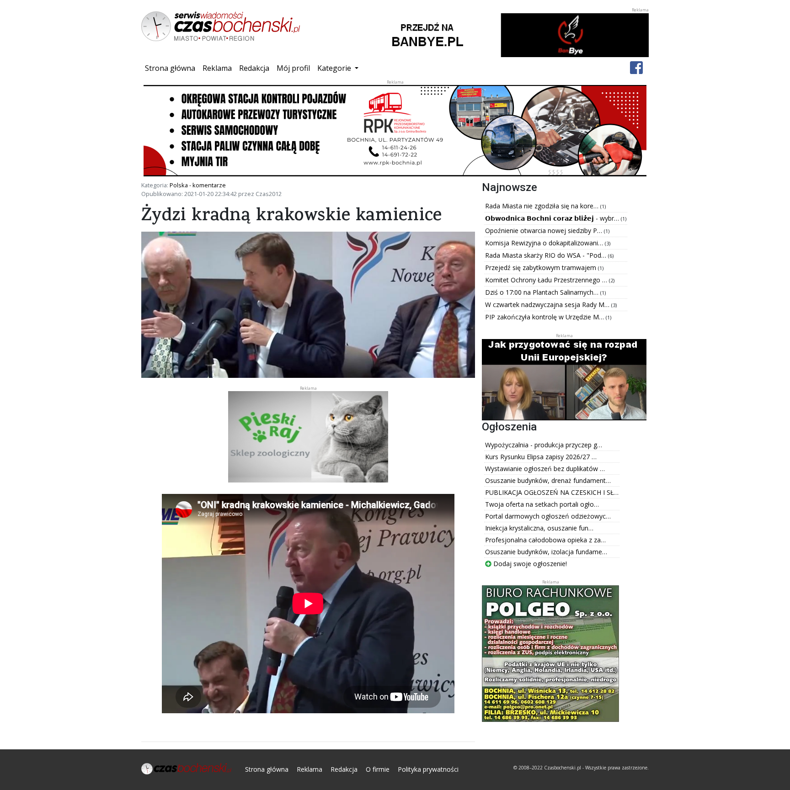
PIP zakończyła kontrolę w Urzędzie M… (545, 317)
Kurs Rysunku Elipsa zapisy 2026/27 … (541, 456)
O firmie (378, 769)
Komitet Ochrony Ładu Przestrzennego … (547, 280)
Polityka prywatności (428, 769)
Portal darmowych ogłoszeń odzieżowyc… (548, 516)
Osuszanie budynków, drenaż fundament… (548, 480)
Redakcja (254, 68)
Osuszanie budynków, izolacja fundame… (546, 551)
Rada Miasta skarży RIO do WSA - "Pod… (546, 255)
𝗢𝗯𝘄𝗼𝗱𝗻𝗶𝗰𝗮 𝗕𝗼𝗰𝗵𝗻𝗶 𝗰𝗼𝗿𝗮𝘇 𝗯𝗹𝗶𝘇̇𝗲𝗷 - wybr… (553, 218)
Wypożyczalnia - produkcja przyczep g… (543, 444)
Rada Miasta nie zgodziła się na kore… (542, 205)
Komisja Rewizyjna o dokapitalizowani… (545, 243)
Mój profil (293, 68)
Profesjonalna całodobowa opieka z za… (545, 540)
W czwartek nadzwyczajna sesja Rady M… (548, 304)
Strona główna (172, 68)
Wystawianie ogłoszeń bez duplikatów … (545, 468)
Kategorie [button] (335, 68)
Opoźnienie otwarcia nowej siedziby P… (544, 230)
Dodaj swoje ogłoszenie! (529, 563)
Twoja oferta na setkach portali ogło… (542, 504)
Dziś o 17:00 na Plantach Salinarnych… (542, 292)
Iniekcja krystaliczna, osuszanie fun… (539, 528)
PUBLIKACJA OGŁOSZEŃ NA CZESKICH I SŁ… (552, 492)
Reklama (217, 68)
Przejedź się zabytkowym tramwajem (541, 267)
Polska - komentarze (198, 185)
